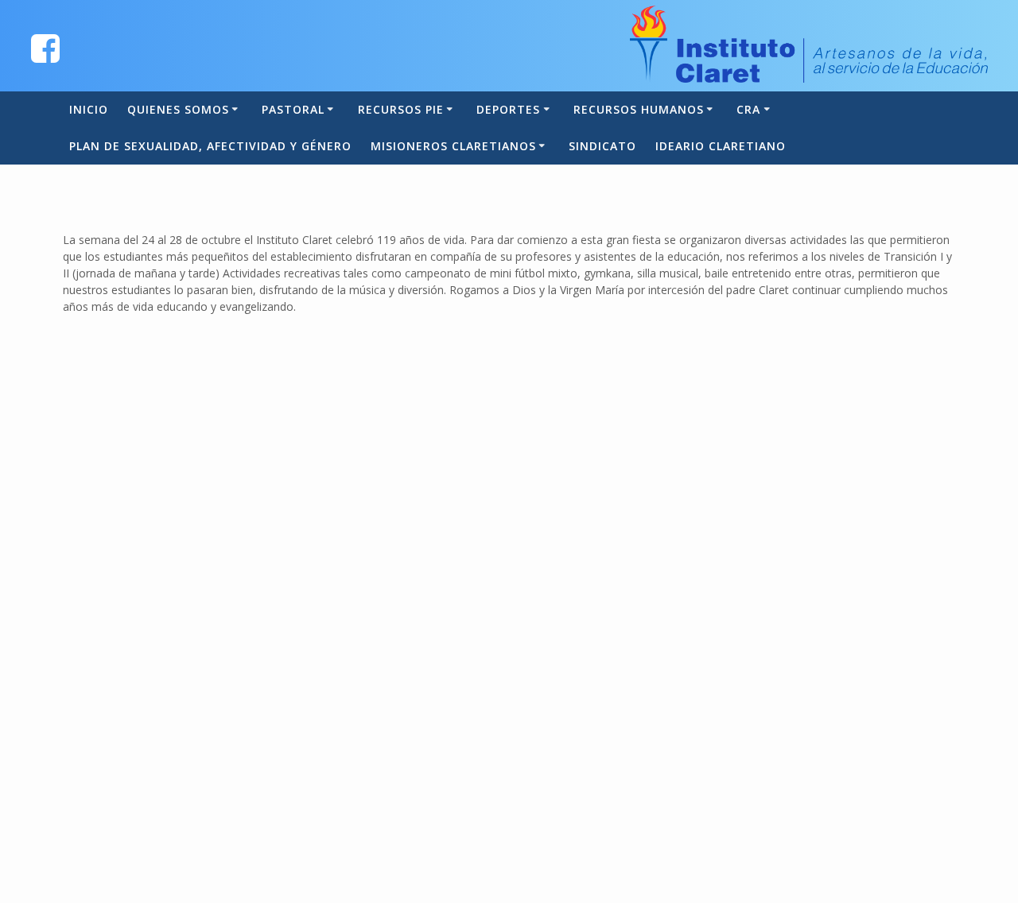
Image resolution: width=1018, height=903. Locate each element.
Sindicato (602, 145)
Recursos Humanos (638, 109)
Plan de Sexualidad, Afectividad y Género (210, 145)
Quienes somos (178, 109)
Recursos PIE (401, 109)
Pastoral (293, 109)
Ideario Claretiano (720, 145)
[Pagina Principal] (45, 47)
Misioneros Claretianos (453, 145)
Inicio (88, 109)
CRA (748, 109)
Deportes (508, 109)
